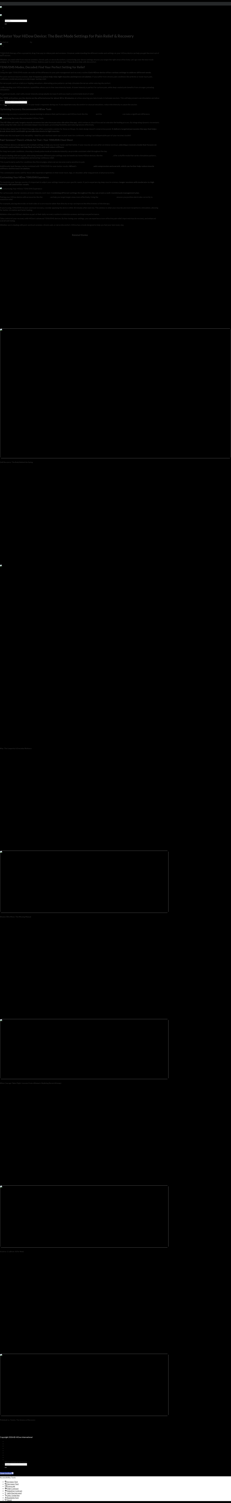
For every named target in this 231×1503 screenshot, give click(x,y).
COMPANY (10, 46)
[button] (6, 1473)
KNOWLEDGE (11, 1446)
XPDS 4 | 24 (108, 155)
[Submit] (6, 1467)
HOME (8, 1441)
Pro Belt (46, 197)
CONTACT (9, 1457)
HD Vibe (91, 114)
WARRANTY (10, 1455)
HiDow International (40, 42)
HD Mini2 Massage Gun (112, 114)
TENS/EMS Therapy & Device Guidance (12, 30)
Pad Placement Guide (107, 197)
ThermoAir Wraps (85, 166)
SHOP (7, 1448)
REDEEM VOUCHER (13, 1453)
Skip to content (6, 1471)
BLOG (7, 70)
